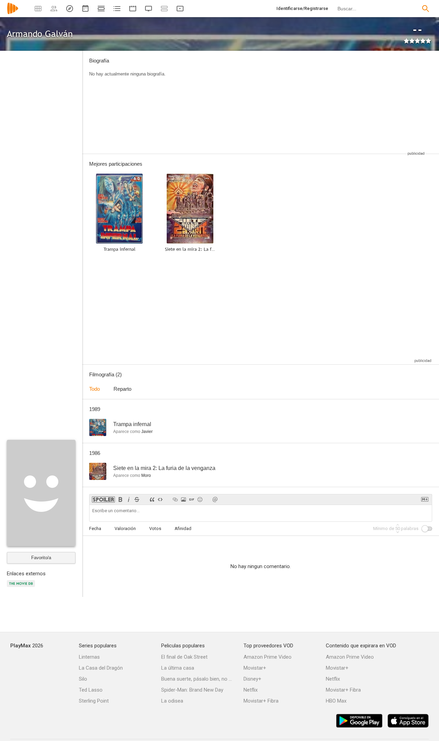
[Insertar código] (160, 499)
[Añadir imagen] (183, 499)
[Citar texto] (152, 499)
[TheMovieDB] (22, 587)
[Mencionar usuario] (215, 499)
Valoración (125, 528)
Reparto (122, 389)
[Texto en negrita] (120, 499)
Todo (94, 389)
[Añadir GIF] (192, 499)
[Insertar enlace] (175, 499)
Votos (155, 528)
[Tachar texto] (137, 499)
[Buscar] (425, 8)
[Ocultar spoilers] (103, 499)
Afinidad (183, 528)
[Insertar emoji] (200, 499)
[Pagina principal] (13, 12)
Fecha (95, 528)
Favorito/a (41, 557)
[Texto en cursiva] (128, 499)
